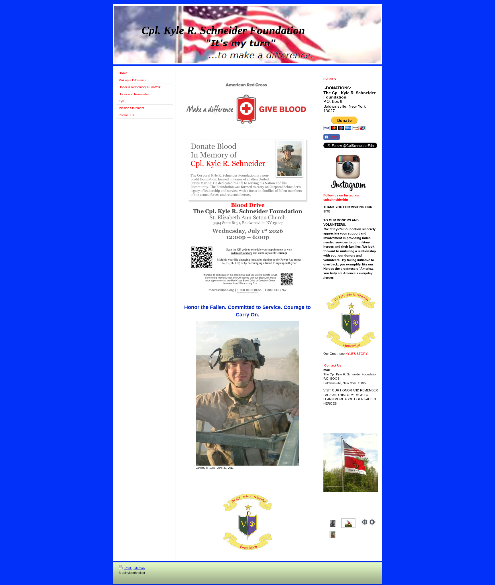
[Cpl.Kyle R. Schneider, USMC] (332, 523)
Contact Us (332, 365)
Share (333, 137)
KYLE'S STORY (356, 353)
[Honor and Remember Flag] (350, 474)
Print (128, 568)
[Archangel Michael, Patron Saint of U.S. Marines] (332, 534)
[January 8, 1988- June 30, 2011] (247, 393)
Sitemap (139, 568)
